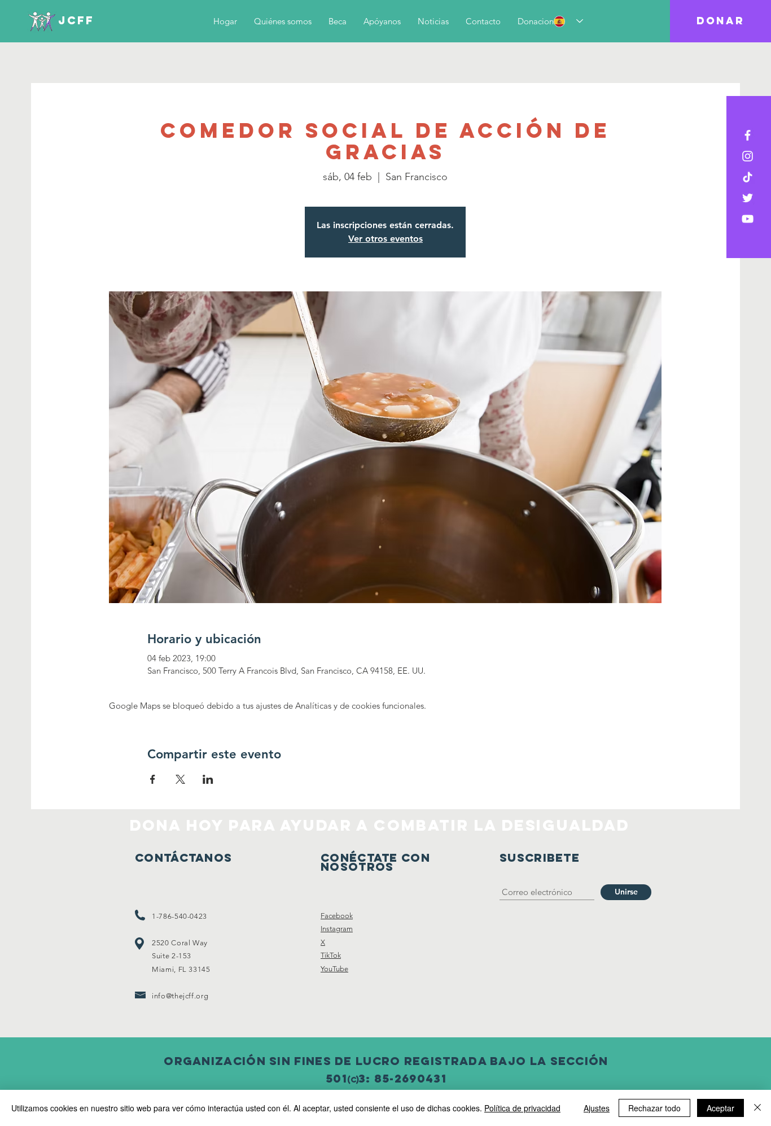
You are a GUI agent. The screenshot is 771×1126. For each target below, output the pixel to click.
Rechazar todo (654, 1108)
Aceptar (720, 1108)
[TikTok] (748, 177)
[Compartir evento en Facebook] (152, 779)
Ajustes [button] (597, 1108)
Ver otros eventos (385, 238)
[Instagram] (748, 156)
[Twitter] (748, 198)
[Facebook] (748, 135)
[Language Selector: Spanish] (568, 21)
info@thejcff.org (180, 996)
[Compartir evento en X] (180, 779)
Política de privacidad (522, 1108)
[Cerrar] (757, 1108)
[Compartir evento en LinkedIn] (208, 779)
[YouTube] (748, 219)
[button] (720, 21)
